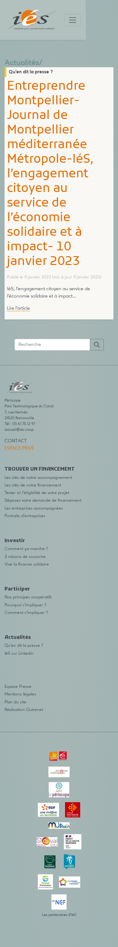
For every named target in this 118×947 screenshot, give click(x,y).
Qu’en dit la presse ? (31, 72)
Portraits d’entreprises (25, 516)
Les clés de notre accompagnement (38, 477)
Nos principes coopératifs (28, 597)
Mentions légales (20, 694)
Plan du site (15, 702)
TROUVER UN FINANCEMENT (40, 469)
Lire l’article (18, 308)
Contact (16, 441)
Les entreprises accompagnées (34, 508)
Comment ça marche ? (26, 549)
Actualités (22, 63)
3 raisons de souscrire (25, 557)
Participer (17, 589)
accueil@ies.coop (19, 430)
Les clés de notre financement (33, 485)
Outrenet (34, 710)
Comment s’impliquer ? (26, 613)
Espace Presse (18, 686)
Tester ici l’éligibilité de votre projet (37, 493)
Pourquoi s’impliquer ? (25, 605)
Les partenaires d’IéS (59, 915)
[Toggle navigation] (72, 20)
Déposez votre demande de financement (43, 500)
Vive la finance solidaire (27, 564)
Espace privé (19, 448)
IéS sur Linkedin (19, 653)
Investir (15, 541)
